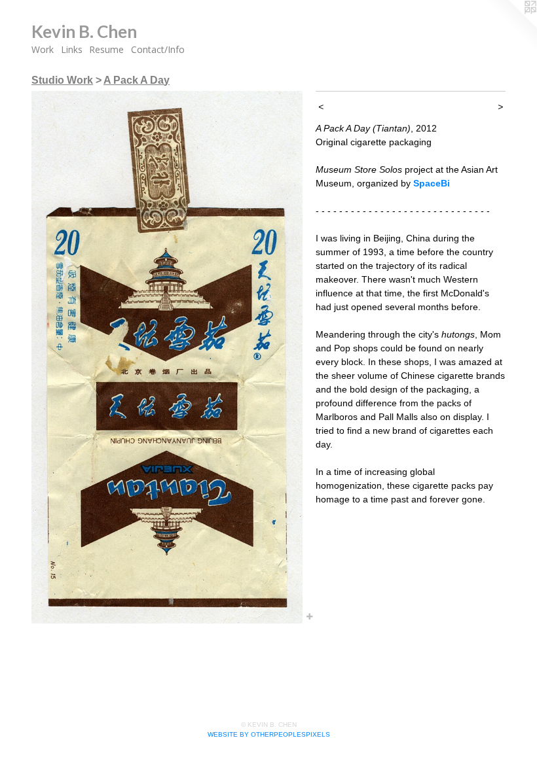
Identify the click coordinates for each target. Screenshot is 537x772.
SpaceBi (431, 183)
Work (42, 49)
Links (72, 49)
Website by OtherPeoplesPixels (269, 734)
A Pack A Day (136, 80)
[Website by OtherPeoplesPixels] (511, 26)
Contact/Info (158, 49)
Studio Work (62, 80)
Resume (106, 49)
